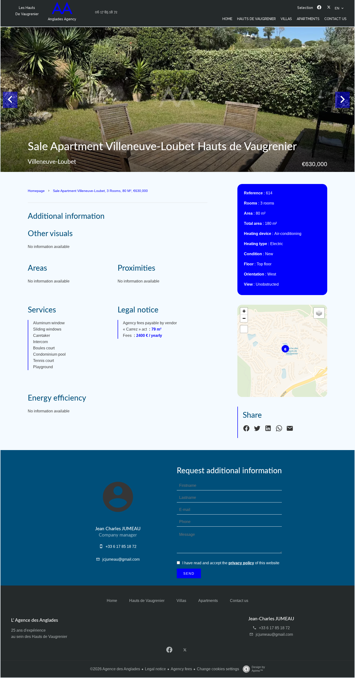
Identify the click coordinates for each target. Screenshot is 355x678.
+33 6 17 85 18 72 (121, 546)
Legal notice (155, 669)
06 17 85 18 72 (106, 12)
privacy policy (241, 563)
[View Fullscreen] (244, 329)
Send (188, 573)
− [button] (244, 318)
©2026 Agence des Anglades (115, 669)
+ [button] (244, 311)
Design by (258, 668)
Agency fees (181, 669)
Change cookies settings (218, 669)
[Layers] (319, 313)
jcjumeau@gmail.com (121, 559)
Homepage (36, 191)
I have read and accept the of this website (230, 563)
